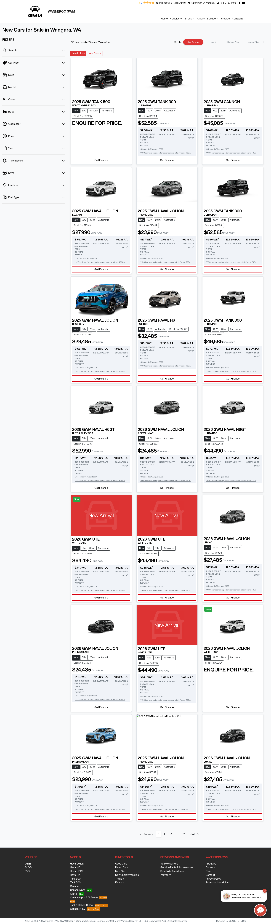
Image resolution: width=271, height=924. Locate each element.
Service (211, 18)
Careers (210, 867)
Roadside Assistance (172, 871)
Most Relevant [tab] (193, 42)
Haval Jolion (77, 863)
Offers (201, 18)
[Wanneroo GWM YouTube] (244, 3)
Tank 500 (75, 882)
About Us (211, 863)
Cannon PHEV (77, 909)
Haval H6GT (77, 871)
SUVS (28, 867)
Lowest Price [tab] (253, 42)
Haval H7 (75, 875)
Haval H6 (75, 867)
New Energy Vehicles (127, 875)
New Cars (120, 871)
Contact (210, 875)
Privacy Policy (213, 878)
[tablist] (223, 42)
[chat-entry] (260, 910)
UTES (28, 863)
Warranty (165, 875)
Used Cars (121, 863)
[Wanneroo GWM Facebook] (240, 3)
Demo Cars (121, 867)
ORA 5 (73, 893)
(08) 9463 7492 (228, 3)
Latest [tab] (213, 42)
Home (164, 18)
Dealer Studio (237, 921)
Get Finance (101, 160)
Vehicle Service (169, 863)
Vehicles (175, 18)
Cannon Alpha (77, 890)
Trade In (119, 878)
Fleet (209, 871)
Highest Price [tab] (233, 42)
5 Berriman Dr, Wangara (203, 3)
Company (237, 18)
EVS (27, 871)
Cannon (74, 886)
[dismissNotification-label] (265, 891)
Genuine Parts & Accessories (176, 867)
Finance (225, 18)
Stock (188, 18)
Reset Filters (78, 53)
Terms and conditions (218, 882)
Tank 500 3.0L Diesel (81, 905)
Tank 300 (75, 878)
